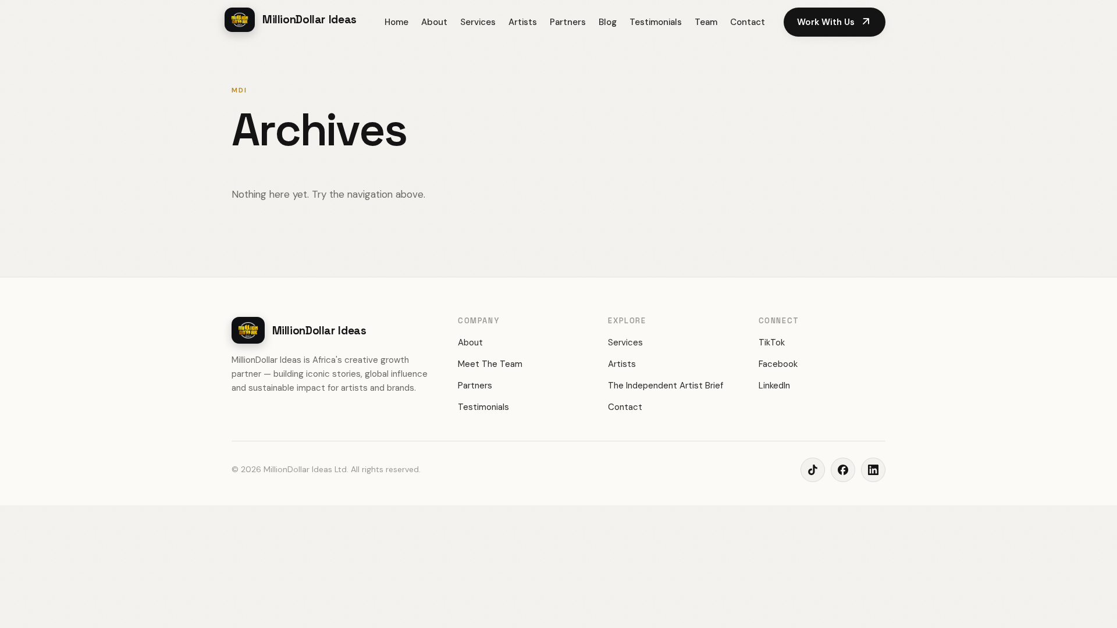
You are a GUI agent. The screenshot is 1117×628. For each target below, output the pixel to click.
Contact (747, 22)
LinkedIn (774, 385)
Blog (608, 22)
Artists (522, 22)
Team (706, 22)
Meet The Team (490, 364)
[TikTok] (813, 470)
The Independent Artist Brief (665, 385)
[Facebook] (843, 470)
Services (478, 22)
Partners (568, 22)
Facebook (778, 364)
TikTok (772, 342)
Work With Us (834, 22)
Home (396, 22)
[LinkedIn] (873, 470)
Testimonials (655, 22)
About (434, 22)
